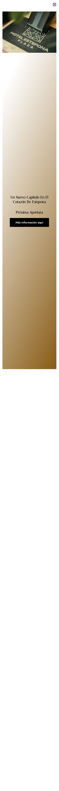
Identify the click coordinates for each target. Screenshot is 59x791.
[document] (29, 395)
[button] (54, 4)
